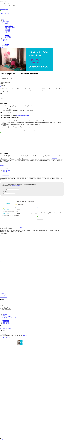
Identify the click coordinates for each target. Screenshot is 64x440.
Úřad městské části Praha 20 (5, 328)
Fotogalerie (4, 315)
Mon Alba (25, 335)
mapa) (21, 227)
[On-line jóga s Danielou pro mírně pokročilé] (26, 70)
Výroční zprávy (5, 322)
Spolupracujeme (5, 320)
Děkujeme (4, 314)
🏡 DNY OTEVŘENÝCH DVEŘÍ (9, 208)
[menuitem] (33, 19)
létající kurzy (54, 158)
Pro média (4, 318)
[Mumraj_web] (26, 236)
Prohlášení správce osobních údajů (9, 317)
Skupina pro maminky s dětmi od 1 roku (10, 211)
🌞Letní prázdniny (19, 204)
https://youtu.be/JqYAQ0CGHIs (22, 115)
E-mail (5, 189)
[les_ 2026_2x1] (32, 262)
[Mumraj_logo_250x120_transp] (8, 13)
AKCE (1, 47)
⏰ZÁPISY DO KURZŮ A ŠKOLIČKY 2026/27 (24, 201)
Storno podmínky (5, 321)
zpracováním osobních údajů (16, 185)
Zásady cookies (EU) (6, 323)
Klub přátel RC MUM (6, 316)
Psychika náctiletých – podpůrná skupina (10, 215)
